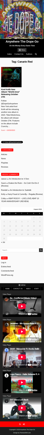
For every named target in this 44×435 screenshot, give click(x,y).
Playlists (4, 163)
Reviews (4, 167)
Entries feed (6, 267)
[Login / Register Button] (23, 424)
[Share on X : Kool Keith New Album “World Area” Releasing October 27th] (9, 86)
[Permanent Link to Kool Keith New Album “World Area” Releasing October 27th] (11, 77)
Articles (4, 154)
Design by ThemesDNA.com (22, 433)
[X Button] (20, 424)
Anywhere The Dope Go (22, 41)
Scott (3, 130)
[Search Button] (36, 54)
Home (7, 289)
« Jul (3, 242)
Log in (3, 262)
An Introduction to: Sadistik (20, 190)
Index (9, 54)
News (11, 74)
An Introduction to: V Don (19, 179)
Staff (36, 289)
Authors (29, 54)
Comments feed (7, 271)
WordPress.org (7, 275)
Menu (23, 50)
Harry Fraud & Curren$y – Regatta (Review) (25, 194)
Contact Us (18, 54)
